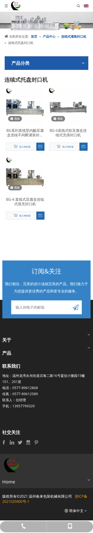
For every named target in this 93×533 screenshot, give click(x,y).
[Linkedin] (12, 442)
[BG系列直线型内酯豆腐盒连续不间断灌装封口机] (25, 106)
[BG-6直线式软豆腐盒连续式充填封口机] (68, 106)
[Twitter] (20, 442)
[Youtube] (29, 442)
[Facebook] (4, 442)
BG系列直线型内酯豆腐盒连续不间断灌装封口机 (25, 132)
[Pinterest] (36, 442)
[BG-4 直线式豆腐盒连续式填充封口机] (25, 175)
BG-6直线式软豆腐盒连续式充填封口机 (68, 132)
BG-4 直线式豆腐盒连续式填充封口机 (25, 201)
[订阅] (76, 307)
